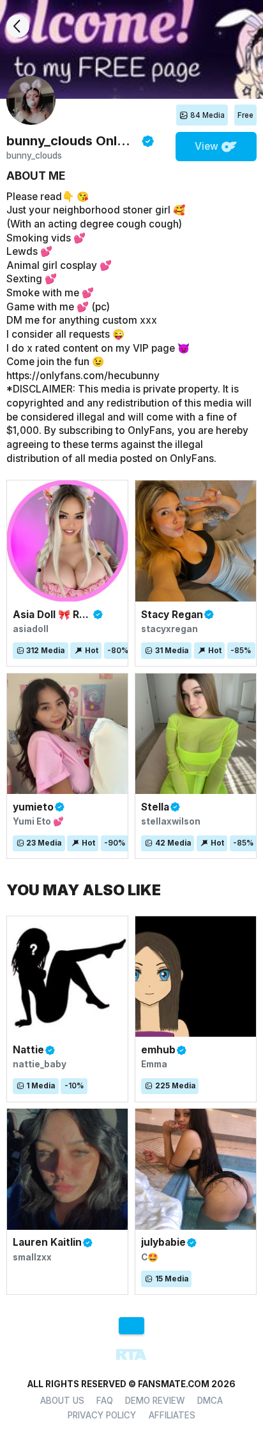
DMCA (210, 1400)
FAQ (104, 1400)
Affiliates (172, 1415)
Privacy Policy (102, 1415)
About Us (62, 1400)
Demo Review (155, 1400)
